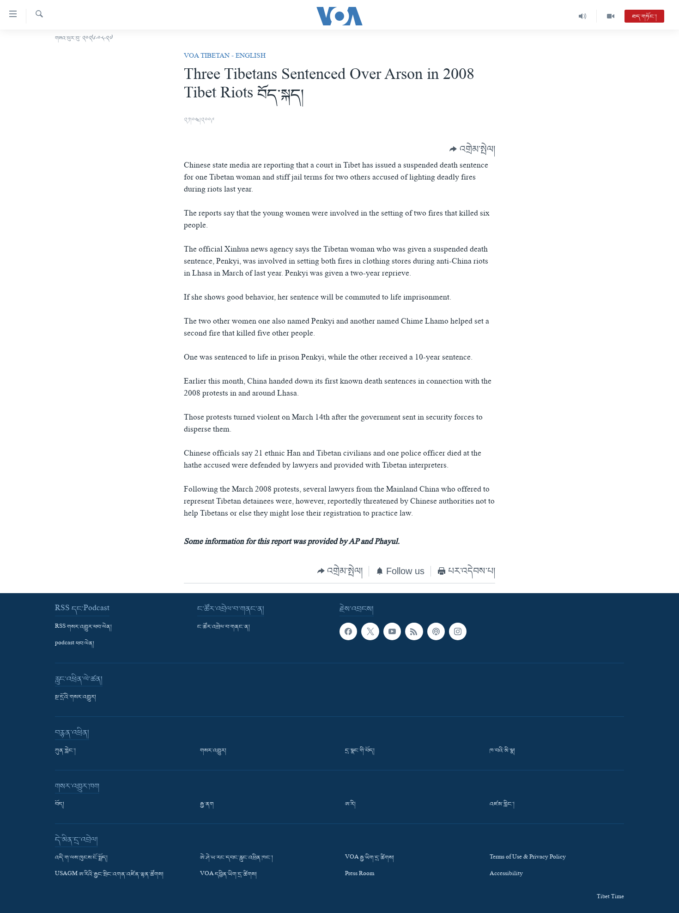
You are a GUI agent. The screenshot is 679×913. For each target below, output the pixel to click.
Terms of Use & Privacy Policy (528, 858)
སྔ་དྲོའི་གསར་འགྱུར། (75, 697)
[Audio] (583, 16)
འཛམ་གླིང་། (502, 804)
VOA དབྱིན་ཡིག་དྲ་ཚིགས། (228, 874)
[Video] (610, 16)
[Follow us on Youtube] (392, 631)
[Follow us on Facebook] (348, 631)
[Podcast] (436, 631)
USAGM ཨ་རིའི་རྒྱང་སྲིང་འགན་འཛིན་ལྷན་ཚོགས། (109, 874)
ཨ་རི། (350, 804)
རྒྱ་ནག (207, 804)
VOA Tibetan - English (225, 56)
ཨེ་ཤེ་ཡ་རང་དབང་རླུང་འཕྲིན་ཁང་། (236, 858)
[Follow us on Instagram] (458, 631)
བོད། (59, 804)
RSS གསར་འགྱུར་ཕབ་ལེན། (83, 627)
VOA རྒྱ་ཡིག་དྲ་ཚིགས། (369, 858)
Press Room (359, 874)
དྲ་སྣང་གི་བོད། (360, 751)
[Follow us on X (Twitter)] (370, 631)
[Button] (472, 149)
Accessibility (506, 874)
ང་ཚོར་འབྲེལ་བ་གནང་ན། (223, 627)
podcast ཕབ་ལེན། (74, 644)
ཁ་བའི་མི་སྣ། (502, 751)
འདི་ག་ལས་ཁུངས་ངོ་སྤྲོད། (81, 858)
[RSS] (414, 631)
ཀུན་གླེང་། (65, 751)
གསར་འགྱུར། (213, 751)
